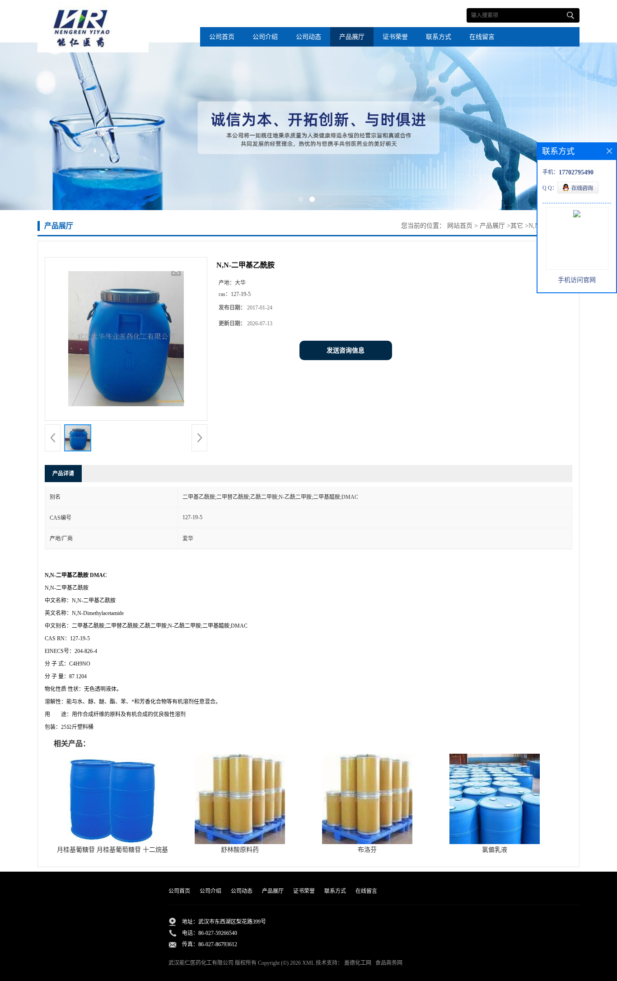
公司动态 (308, 36)
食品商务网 (388, 963)
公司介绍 (265, 36)
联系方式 (438, 36)
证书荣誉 (395, 36)
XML (308, 963)
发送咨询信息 (346, 350)
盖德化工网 (357, 963)
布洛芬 (367, 849)
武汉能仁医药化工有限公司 (201, 963)
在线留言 (482, 36)
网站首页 (459, 225)
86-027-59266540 (217, 933)
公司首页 (221, 36)
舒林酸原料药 (240, 849)
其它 (516, 225)
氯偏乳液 (494, 849)
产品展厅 (352, 36)
